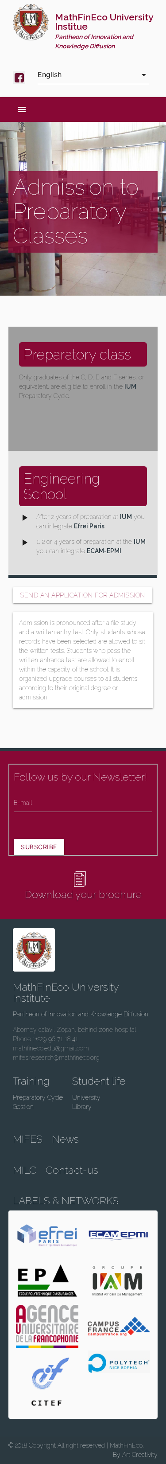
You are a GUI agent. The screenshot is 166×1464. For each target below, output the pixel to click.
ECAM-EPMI (104, 550)
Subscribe (39, 847)
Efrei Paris (89, 526)
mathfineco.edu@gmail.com (51, 1048)
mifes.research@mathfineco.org (56, 1057)
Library (82, 1106)
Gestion (23, 1106)
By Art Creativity (135, 1454)
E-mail (23, 802)
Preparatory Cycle (38, 1097)
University (86, 1097)
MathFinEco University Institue (104, 31)
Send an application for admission (82, 595)
